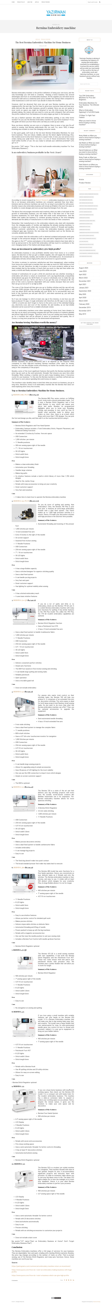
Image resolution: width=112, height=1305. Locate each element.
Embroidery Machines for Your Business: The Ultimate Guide (89, 105)
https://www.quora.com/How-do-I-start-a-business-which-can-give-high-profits (40, 1275)
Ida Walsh (82, 143)
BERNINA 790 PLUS (21, 501)
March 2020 (83, 301)
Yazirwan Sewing (96, 1301)
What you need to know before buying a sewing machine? (87, 123)
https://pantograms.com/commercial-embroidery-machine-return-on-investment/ (41, 1266)
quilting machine (84, 241)
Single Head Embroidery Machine (87, 250)
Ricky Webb (83, 136)
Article (37, 2)
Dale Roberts (83, 165)
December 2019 (85, 307)
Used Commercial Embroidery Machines (89, 253)
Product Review (46, 2)
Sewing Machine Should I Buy (86, 244)
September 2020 (85, 291)
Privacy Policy (21, 2)
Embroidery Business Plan (86, 223)
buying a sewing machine (86, 211)
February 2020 (84, 304)
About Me (29, 2)
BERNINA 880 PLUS (21, 394)
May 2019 (82, 314)
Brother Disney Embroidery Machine (88, 208)
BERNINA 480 (19, 867)
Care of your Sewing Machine (86, 214)
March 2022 (83, 278)
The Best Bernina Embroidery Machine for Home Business (43, 42)
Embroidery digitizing (85, 226)
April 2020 (82, 298)
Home (13, 2)
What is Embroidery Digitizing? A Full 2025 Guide (89, 111)
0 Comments (15, 1280)
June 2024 (83, 271)
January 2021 (84, 288)
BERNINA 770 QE (20, 600)
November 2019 (85, 311)
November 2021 (85, 281)
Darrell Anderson (85, 150)
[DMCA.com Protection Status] (56, 1298)
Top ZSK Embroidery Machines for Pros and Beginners (87, 98)
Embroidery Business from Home (87, 220)
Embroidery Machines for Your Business (89, 232)
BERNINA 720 (18, 787)
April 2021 (82, 284)
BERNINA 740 (18, 691)
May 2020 (82, 294)
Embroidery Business (84, 217)
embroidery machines (85, 229)
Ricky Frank (83, 157)
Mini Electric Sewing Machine (87, 235)
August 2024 (83, 268)
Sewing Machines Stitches (86, 247)
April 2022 (82, 274)
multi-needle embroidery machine (88, 238)
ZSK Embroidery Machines (86, 256)
